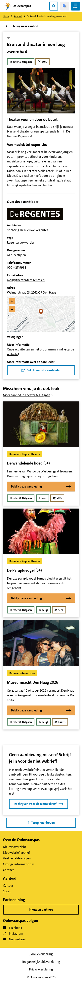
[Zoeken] (53, 6)
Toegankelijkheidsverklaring (41, 962)
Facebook (15, 928)
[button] (41, 313)
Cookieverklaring (41, 954)
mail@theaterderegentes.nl (26, 280)
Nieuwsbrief (17, 939)
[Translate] (64, 6)
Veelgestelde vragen (17, 858)
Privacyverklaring (41, 969)
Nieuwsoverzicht (14, 847)
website (12, 354)
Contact (8, 870)
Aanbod (18, 16)
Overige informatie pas (18, 864)
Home (6, 16)
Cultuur (8, 885)
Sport (7, 891)
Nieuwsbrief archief (16, 852)
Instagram (16, 933)
